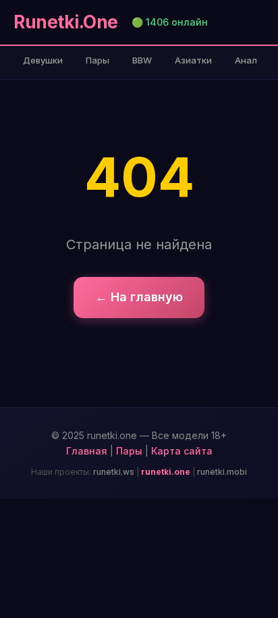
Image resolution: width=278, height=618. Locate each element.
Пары (97, 60)
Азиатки (193, 60)
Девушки (43, 60)
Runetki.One (65, 21)
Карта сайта (182, 451)
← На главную (139, 297)
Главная (86, 451)
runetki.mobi (222, 472)
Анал (246, 60)
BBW (142, 60)
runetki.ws (113, 472)
